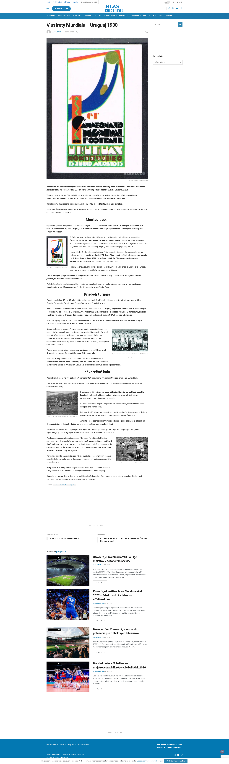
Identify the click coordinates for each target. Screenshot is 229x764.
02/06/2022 (69, 32)
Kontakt (75, 2)
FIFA (55, 485)
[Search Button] (180, 24)
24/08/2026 (108, 671)
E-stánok (170, 15)
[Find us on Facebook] (168, 8)
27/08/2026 (108, 565)
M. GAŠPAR (56, 32)
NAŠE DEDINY (63, 15)
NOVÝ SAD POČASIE (168, 41)
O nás (48, 2)
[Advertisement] (97, 507)
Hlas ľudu (51, 15)
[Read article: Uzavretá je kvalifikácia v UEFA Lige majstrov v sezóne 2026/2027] (68, 570)
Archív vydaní (57, 2)
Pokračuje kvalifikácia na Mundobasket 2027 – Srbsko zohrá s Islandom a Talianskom (117, 595)
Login (180, 2)
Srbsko (88, 15)
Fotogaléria (70, 745)
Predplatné (62, 8)
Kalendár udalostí (83, 745)
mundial (63, 485)
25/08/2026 (108, 637)
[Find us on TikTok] (181, 8)
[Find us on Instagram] (173, 8)
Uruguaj (72, 485)
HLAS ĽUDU (64, 755)
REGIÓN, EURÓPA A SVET (105, 15)
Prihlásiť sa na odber (176, 761)
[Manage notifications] (222, 752)
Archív (62, 745)
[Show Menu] (48, 8)
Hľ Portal (67, 2)
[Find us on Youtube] (177, 8)
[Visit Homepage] (114, 8)
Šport (146, 15)
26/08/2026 (108, 603)
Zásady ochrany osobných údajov (149, 761)
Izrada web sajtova (53, 757)
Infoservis (157, 15)
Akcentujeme (54, 557)
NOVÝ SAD (77, 15)
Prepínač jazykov (52, 745)
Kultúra (123, 15)
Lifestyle (134, 15)
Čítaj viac (101, 582)
